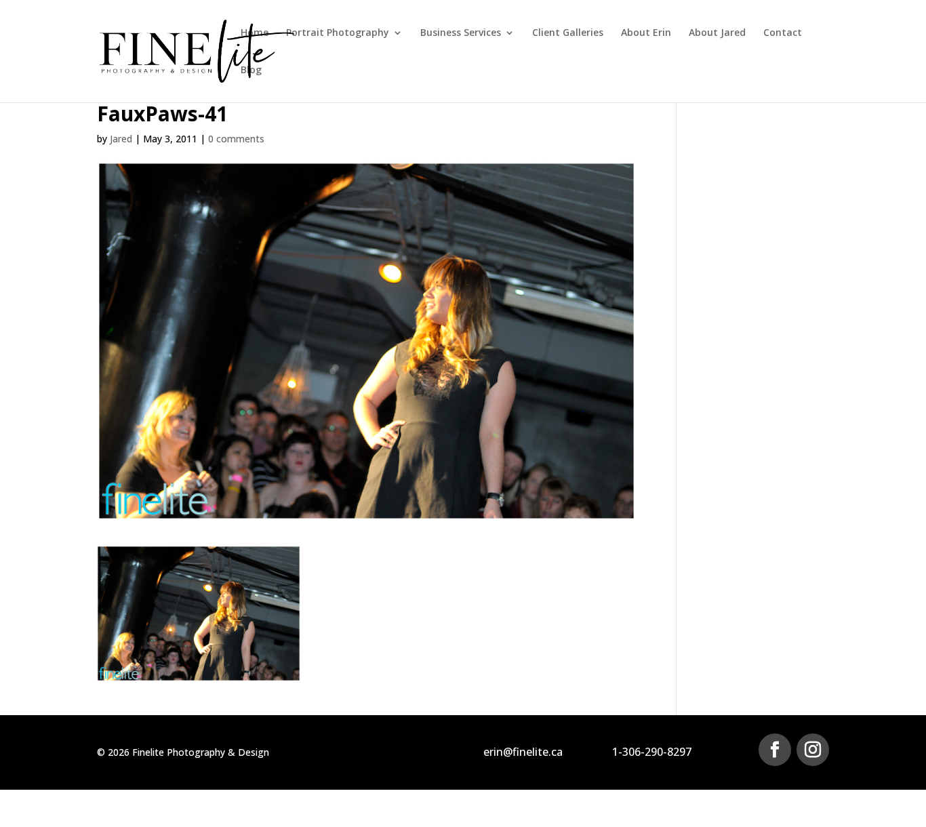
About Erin (646, 33)
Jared (121, 138)
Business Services (460, 33)
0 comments (236, 138)
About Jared (717, 33)
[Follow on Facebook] (775, 749)
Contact (782, 33)
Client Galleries (567, 33)
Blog (251, 70)
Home (254, 33)
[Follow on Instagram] (813, 749)
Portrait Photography (337, 33)
